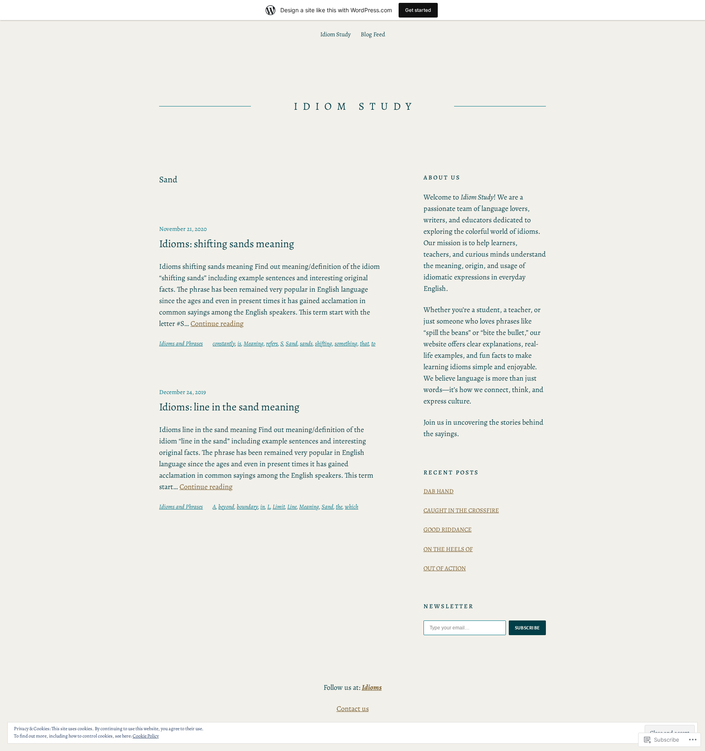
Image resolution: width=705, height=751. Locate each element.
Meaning (254, 343)
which (351, 507)
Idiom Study (355, 106)
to (373, 343)
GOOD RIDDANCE (447, 529)
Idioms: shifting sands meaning (226, 244)
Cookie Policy (146, 736)
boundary (247, 507)
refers (272, 343)
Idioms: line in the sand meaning (229, 407)
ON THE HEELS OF (448, 549)
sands (306, 343)
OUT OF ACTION (444, 568)
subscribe (527, 627)
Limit (279, 507)
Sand (291, 343)
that (364, 343)
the (339, 507)
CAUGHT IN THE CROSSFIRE (461, 510)
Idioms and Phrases (181, 343)
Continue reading (217, 323)
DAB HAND (438, 491)
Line (292, 507)
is (239, 343)
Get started (418, 10)
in (262, 507)
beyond (226, 507)
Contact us (353, 708)
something (346, 343)
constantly (224, 343)
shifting (323, 343)
